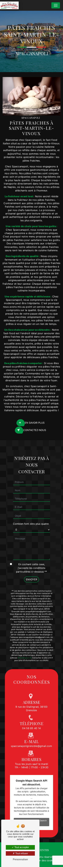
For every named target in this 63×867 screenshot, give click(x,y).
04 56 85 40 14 (31, 728)
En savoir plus (34, 422)
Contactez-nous (34, 430)
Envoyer (31, 579)
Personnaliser (20, 859)
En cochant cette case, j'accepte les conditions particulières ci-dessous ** (31, 568)
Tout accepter (21, 847)
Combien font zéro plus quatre (31, 523)
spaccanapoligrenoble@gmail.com (31, 746)
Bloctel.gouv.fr (24, 658)
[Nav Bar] (55, 5)
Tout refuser (21, 853)
